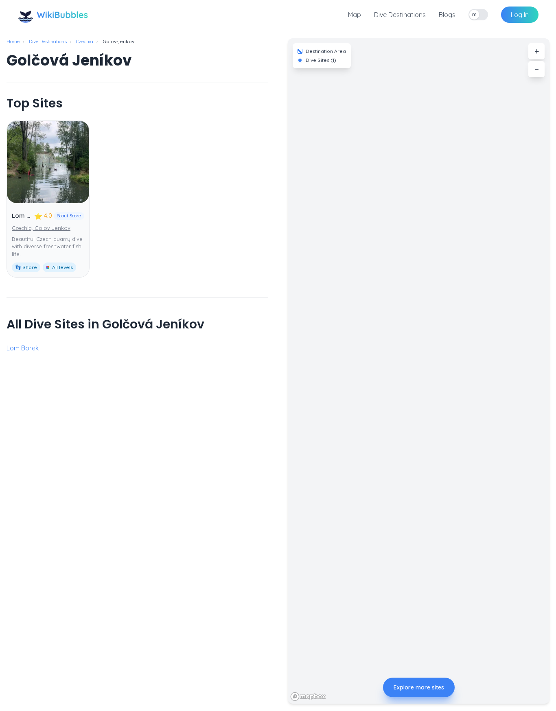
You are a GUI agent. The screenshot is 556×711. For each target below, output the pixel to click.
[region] (418, 371)
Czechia (84, 41)
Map (354, 15)
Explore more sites (419, 687)
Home (13, 41)
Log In (520, 15)
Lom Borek (28, 215)
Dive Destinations (400, 15)
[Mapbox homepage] (308, 696)
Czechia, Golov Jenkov (41, 228)
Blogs (447, 15)
